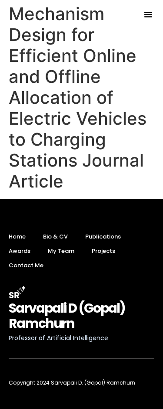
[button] (148, 14)
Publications (103, 236)
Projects (103, 251)
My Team (61, 251)
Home (17, 236)
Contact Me (26, 265)
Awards (19, 251)
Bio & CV (55, 236)
